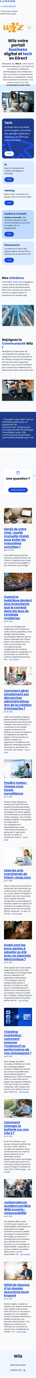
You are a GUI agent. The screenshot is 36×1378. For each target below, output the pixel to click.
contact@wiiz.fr (9, 6)
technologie (23, 424)
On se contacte (18, 490)
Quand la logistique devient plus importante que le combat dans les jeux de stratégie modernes (18, 607)
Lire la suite (14, 659)
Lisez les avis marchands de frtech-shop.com (17, 874)
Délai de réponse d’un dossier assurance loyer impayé (17, 1290)
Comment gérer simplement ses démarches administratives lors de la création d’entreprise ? (18, 700)
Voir (9, 154)
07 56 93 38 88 (9, 1)
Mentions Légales (18, 1365)
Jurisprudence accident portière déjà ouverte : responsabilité (17, 1207)
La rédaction (16, 1370)
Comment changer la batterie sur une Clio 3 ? (16, 1127)
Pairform (17, 454)
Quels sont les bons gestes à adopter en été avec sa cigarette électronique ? (17, 952)
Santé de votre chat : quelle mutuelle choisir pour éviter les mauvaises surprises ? (16, 538)
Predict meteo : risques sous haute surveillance (15, 788)
